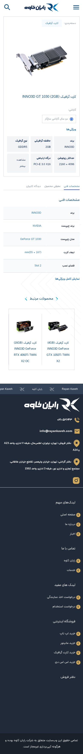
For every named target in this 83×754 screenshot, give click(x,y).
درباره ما (70, 524)
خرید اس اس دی (65, 662)
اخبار (72, 534)
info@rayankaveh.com (56, 431)
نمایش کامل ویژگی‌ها (67, 279)
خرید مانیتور (67, 643)
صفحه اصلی (67, 514)
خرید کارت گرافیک (64, 652)
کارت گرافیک (51, 23)
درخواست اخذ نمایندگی (61, 597)
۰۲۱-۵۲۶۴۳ (64, 420)
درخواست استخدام (64, 606)
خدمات (71, 570)
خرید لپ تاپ (67, 633)
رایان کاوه (69, 560)
